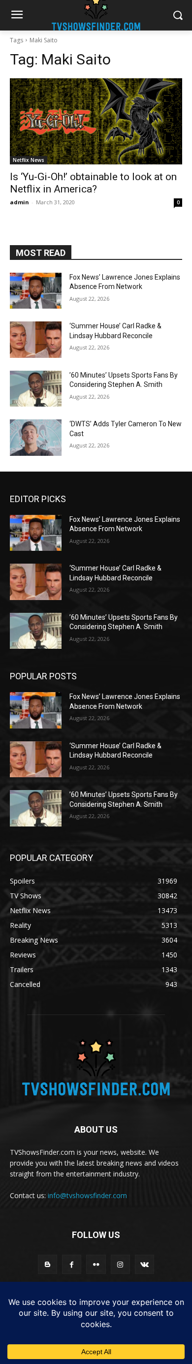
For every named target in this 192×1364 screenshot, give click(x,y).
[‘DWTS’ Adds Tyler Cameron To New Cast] (36, 437)
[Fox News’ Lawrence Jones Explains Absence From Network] (36, 291)
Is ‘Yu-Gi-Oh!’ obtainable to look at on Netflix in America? (93, 183)
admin (19, 202)
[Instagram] (120, 1264)
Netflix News (28, 160)
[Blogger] (47, 1264)
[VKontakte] (144, 1264)
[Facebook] (71, 1264)
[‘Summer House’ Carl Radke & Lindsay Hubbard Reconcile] (36, 339)
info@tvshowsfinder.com (87, 1195)
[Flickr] (95, 1264)
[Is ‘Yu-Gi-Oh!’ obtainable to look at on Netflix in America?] (96, 121)
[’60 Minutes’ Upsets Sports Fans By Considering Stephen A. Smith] (36, 389)
